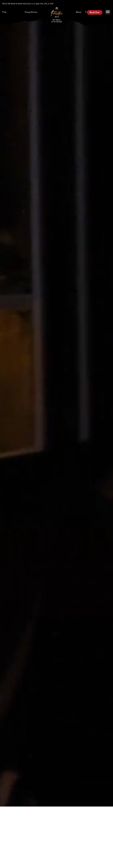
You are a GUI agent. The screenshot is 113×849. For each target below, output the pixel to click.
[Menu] (108, 12)
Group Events (31, 12)
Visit (4, 12)
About (78, 12)
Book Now (95, 13)
